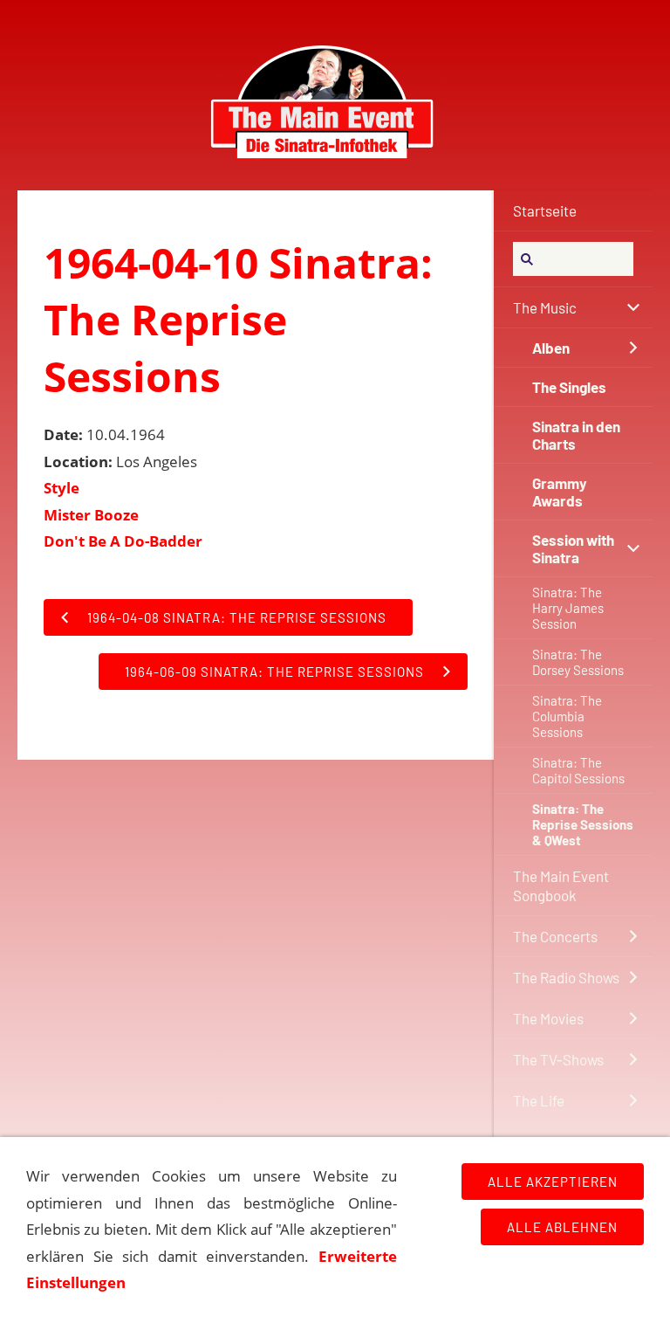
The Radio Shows (566, 977)
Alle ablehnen (562, 1227)
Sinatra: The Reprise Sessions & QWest (582, 824)
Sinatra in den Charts (576, 434)
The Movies (548, 1018)
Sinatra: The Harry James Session (568, 607)
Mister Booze (91, 515)
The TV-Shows (558, 1059)
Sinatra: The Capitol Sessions (578, 770)
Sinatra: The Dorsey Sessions (578, 662)
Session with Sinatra (573, 548)
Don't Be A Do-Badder (123, 541)
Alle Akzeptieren (553, 1181)
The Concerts (555, 936)
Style (61, 488)
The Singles (569, 387)
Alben (551, 347)
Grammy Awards (559, 491)
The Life (538, 1100)
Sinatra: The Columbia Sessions (567, 716)
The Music (545, 307)
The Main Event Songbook (561, 885)
